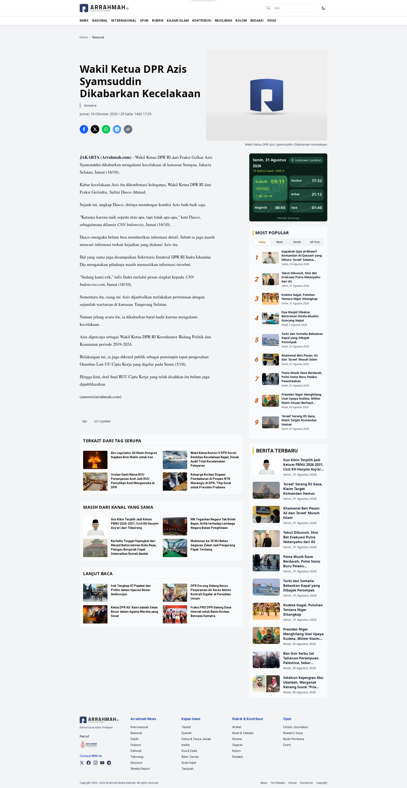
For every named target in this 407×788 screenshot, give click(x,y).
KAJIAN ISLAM (178, 20)
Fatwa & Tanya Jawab (196, 739)
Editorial (136, 751)
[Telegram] (109, 763)
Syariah (186, 733)
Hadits (185, 745)
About (263, 782)
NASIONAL (100, 20)
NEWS (84, 20)
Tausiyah (187, 768)
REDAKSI (257, 20)
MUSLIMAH (223, 20)
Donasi (293, 782)
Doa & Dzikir (189, 751)
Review (237, 739)
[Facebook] (88, 763)
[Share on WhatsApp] (106, 129)
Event (287, 745)
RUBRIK (157, 20)
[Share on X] (95, 129)
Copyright (321, 782)
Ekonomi (136, 762)
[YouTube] (102, 763)
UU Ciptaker (102, 421)
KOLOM (241, 20)
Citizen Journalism (295, 727)
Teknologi (137, 757)
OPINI (144, 20)
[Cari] (268, 8)
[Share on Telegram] (117, 129)
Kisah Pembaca (293, 739)
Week (279, 242)
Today (261, 242)
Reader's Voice (293, 733)
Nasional (136, 733)
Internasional (139, 727)
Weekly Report (140, 768)
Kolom (236, 751)
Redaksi (237, 757)
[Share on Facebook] (84, 129)
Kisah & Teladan (243, 733)
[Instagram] (95, 763)
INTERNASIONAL (123, 20)
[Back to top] (398, 779)
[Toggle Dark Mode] (323, 8)
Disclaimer (306, 782)
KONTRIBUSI (202, 20)
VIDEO (272, 20)
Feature (136, 745)
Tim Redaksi (277, 782)
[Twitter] (82, 763)
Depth (135, 739)
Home (84, 37)
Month (297, 242)
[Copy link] (128, 129)
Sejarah (237, 745)
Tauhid (186, 727)
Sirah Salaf (188, 762)
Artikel (236, 727)
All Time (315, 242)
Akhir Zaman (190, 757)
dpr (84, 421)
